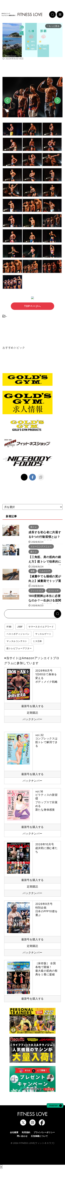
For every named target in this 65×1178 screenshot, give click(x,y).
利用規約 (26, 1132)
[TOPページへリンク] (22, 14)
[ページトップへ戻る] (55, 1106)
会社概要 (14, 1132)
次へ (57, 106)
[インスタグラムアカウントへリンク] (33, 1123)
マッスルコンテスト (16, 641)
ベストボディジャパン (18, 634)
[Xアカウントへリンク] (23, 1123)
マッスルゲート (43, 634)
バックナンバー (32, 719)
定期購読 (32, 712)
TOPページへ (32, 306)
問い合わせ (22, 1136)
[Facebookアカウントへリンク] (42, 1123)
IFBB (9, 626)
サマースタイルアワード (41, 626)
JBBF (20, 626)
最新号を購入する (32, 706)
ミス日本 (37, 641)
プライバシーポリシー (44, 1132)
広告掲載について (39, 1136)
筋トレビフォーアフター (19, 648)
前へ (7, 106)
